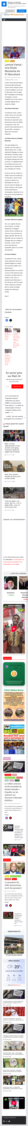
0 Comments (15, 79)
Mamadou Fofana (17, 77)
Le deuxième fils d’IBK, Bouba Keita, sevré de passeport (13, 885)
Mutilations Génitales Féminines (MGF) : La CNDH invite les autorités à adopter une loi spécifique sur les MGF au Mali (19, 831)
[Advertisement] (14, 36)
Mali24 (14, 891)
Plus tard (14, 10)
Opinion (11, 780)
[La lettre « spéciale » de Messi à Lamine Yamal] (8, 330)
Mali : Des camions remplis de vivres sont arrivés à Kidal (13, 476)
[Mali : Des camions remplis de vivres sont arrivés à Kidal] (14, 461)
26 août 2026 (8, 1039)
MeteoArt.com (16, 985)
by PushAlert (4, 12)
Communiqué (8, 774)
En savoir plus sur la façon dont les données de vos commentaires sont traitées (13, 562)
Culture (14, 774)
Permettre (23, 10)
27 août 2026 (8, 1005)
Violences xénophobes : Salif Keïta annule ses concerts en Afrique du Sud (13, 1019)
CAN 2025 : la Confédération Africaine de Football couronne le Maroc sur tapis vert (19, 918)
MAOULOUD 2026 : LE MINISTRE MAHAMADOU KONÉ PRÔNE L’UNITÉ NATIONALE (12, 1088)
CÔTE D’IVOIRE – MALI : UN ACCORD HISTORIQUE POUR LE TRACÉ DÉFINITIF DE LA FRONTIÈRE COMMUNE (13, 1053)
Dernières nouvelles (10, 777)
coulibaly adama (16, 803)
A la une (7, 876)
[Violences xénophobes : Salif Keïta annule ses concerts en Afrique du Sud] (14, 1011)
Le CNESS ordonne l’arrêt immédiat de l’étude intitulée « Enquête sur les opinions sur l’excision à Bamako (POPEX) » (13, 792)
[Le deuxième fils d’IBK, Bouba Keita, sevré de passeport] (14, 868)
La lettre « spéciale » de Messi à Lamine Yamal (8, 336)
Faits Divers (19, 777)
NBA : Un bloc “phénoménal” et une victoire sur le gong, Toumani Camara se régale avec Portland (12, 448)
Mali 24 (14, 1117)
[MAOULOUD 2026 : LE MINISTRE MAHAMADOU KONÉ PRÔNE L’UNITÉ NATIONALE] (14, 1080)
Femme (6, 780)
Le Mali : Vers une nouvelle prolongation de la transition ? (13, 418)
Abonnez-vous (17, 386)
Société (17, 780)
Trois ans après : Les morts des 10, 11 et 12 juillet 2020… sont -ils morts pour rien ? (13, 504)
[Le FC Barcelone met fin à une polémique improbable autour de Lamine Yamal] (8, 351)
